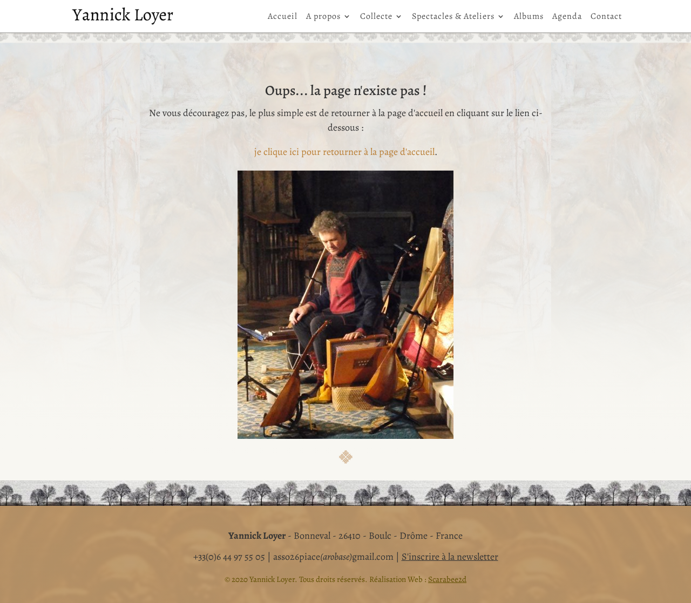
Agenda (567, 17)
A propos (323, 17)
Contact (606, 17)
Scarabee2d (447, 579)
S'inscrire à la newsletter (450, 556)
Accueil (282, 17)
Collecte (376, 17)
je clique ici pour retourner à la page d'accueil (344, 151)
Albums (529, 17)
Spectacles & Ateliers (453, 17)
